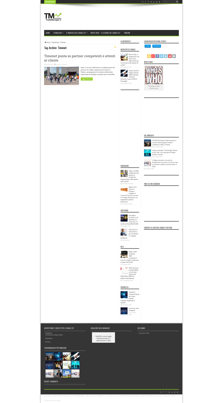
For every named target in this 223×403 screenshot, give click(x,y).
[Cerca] (177, 1)
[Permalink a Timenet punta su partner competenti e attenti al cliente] (61, 84)
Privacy (47, 342)
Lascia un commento (61, 64)
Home (48, 32)
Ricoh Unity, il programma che (66, 2)
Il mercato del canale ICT (76, 32)
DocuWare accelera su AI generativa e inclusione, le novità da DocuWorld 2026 (129, 220)
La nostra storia (144, 333)
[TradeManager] (53, 24)
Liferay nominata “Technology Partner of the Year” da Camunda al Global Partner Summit (164, 152)
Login (147, 46)
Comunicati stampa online (54, 335)
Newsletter (48, 338)
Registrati (157, 46)
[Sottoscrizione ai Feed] (115, 47)
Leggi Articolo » (87, 79)
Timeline (127, 32)
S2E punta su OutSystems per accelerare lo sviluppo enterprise (129, 234)
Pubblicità (48, 333)
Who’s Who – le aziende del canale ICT (105, 32)
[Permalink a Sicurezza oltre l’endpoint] (124, 314)
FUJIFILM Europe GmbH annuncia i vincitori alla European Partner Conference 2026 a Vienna (164, 143)
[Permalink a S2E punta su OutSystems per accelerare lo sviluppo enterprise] (124, 235)
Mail (59, 400)
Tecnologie (57, 32)
